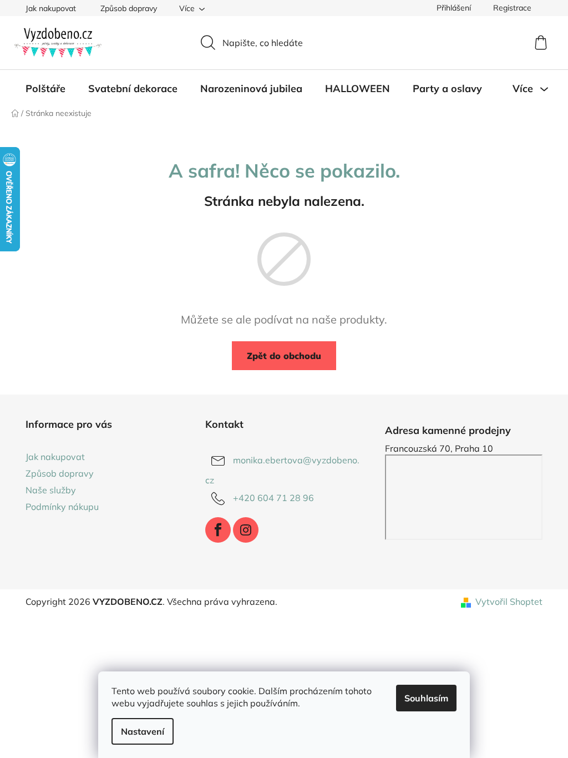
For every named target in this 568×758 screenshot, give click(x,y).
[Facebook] (218, 530)
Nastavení (142, 731)
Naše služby (51, 490)
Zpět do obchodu (284, 355)
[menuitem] (45, 89)
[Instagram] (245, 530)
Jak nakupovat (51, 8)
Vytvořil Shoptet (508, 601)
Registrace (512, 8)
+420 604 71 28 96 (273, 497)
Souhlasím (426, 698)
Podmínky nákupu (62, 506)
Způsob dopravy (128, 8)
